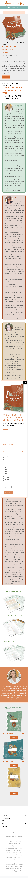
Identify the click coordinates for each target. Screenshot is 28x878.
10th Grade (6, 475)
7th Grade (6, 469)
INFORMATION (4, 826)
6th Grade (6, 467)
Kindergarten (7, 456)
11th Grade (6, 477)
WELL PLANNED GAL (6, 818)
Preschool (6, 454)
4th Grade (6, 464)
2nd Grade (6, 460)
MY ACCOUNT (4, 815)
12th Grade (6, 479)
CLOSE (25, 382)
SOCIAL (3, 820)
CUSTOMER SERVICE (6, 813)
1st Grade (6, 458)
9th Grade (6, 473)
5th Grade (6, 466)
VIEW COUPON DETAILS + (14, 7)
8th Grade (6, 471)
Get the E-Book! (8, 492)
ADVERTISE (4, 823)
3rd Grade (6, 462)
